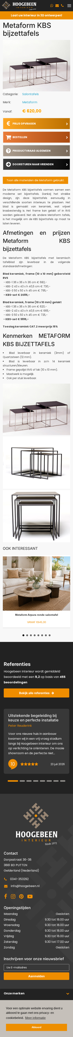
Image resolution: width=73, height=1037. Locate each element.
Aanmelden (36, 976)
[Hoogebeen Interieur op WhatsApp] (51, 5)
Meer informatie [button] (35, 1017)
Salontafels (30, 94)
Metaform (29, 102)
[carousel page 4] (35, 781)
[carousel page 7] (56, 781)
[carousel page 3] (29, 781)
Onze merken (14, 993)
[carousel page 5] (42, 781)
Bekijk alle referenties (34, 693)
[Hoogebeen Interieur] (19, 5)
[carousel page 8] (62, 781)
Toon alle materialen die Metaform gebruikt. (35, 180)
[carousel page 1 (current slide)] (13, 781)
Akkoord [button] (36, 1027)
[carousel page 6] (49, 781)
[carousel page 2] (22, 781)
